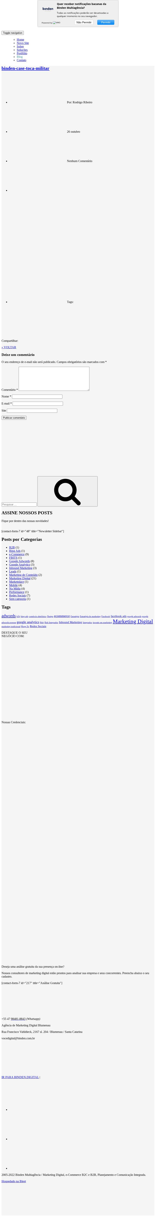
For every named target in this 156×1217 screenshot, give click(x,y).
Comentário (10, 389)
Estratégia (75, 616)
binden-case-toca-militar (25, 68)
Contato (21, 60)
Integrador (87, 622)
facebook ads (119, 616)
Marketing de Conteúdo (23, 574)
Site (4, 410)
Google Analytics (19, 564)
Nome (6, 396)
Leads (12, 571)
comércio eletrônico (37, 616)
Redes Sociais (17, 595)
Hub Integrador (51, 622)
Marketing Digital (19, 578)
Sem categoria (17, 598)
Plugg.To (25, 626)
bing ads (24, 616)
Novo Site (23, 43)
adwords (9, 615)
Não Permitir (84, 22)
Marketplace (16, 581)
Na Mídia (15, 588)
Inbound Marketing (20, 568)
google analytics (28, 622)
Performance (16, 592)
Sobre (20, 46)
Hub (42, 622)
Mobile (13, 585)
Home (20, 39)
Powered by (47, 22)
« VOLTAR (9, 347)
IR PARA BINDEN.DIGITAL (20, 1077)
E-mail (7, 403)
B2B (12, 547)
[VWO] (57, 22)
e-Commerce (17, 554)
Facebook (105, 616)
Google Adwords (19, 561)
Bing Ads (15, 550)
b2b (18, 616)
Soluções (22, 49)
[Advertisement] (78, 449)
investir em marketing (102, 622)
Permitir (106, 22)
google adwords (134, 616)
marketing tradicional (11, 626)
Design (50, 616)
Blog (20, 56)
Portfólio (22, 53)
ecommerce (62, 616)
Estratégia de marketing (90, 616)
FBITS (13, 557)
